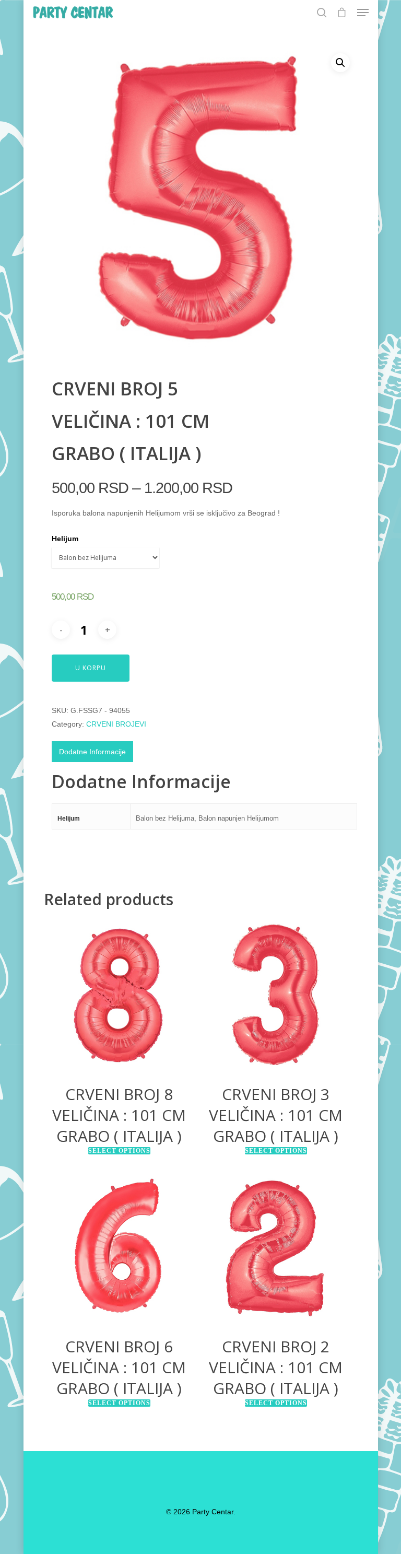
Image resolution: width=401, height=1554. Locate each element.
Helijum (65, 538)
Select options (119, 1150)
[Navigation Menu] (363, 12)
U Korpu (90, 667)
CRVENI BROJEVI (116, 724)
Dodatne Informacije (92, 751)
